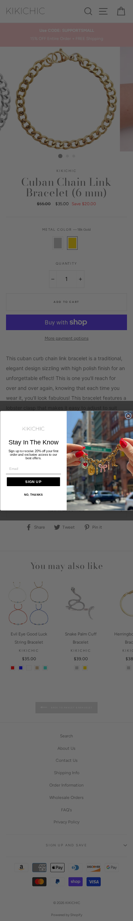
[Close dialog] (128, 415)
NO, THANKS (33, 494)
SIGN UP (33, 481)
